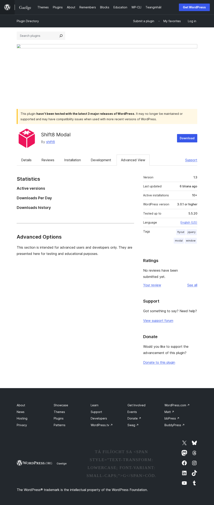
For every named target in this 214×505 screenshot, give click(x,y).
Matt (169, 412)
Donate (134, 418)
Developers (99, 418)
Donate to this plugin (159, 362)
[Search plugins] (61, 36)
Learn (94, 405)
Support (191, 160)
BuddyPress (174, 425)
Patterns (59, 425)
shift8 (50, 142)
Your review (152, 285)
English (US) (189, 222)
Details (26, 160)
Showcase (61, 405)
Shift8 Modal (56, 135)
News (20, 412)
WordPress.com (177, 405)
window (191, 240)
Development (101, 160)
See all (192, 285)
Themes (59, 412)
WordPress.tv (102, 425)
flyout (180, 232)
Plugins (59, 418)
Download (187, 138)
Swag (133, 425)
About (21, 405)
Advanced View (133, 160)
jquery (192, 232)
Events (132, 412)
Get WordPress (194, 7)
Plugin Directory (28, 21)
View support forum (158, 320)
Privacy (22, 425)
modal (179, 240)
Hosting (22, 418)
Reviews (47, 160)
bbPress (172, 418)
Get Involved (136, 405)
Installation (72, 160)
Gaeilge (62, 463)
